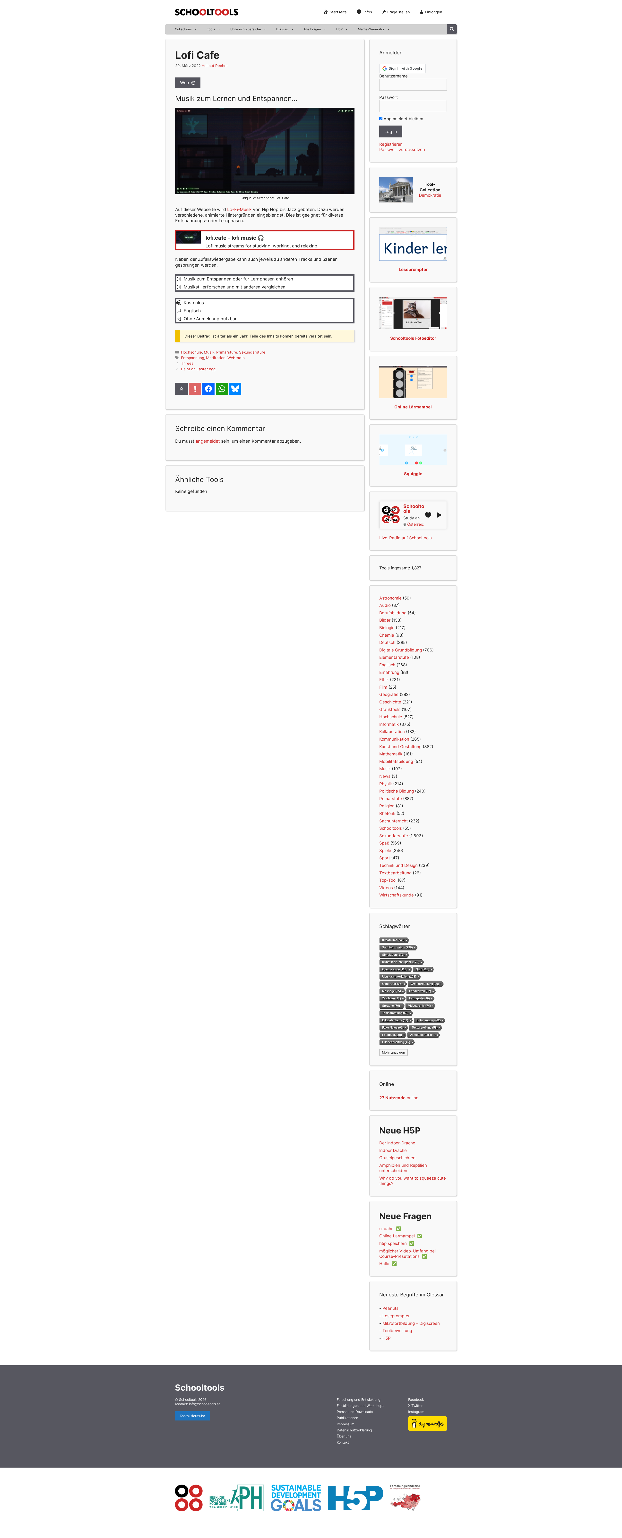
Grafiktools (389, 709)
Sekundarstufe (252, 352)
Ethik (384, 679)
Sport (384, 857)
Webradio (236, 357)
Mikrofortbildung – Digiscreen (411, 1323)
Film (383, 687)
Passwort (388, 97)
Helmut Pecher (215, 65)
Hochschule (191, 352)
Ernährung (389, 672)
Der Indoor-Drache (397, 1143)
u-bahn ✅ (390, 1228)
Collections (183, 29)
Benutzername (393, 76)
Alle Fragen (312, 29)
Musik (209, 352)
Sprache (391, 1005)
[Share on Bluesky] (235, 389)
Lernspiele (419, 998)
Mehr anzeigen (393, 1052)
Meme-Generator (371, 29)
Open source (394, 969)
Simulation (393, 954)
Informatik (389, 724)
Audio (385, 605)
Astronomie (390, 598)
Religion (387, 805)
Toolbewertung (397, 1330)
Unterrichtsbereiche (245, 29)
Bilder (384, 620)
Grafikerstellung (425, 983)
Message (391, 991)
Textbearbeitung (395, 872)
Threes (187, 363)
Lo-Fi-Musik (239, 209)
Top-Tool (388, 880)
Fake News (393, 1027)
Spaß (384, 843)
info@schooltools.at (204, 1404)
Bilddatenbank (395, 1020)
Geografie (388, 694)
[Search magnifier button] (452, 29)
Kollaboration (392, 731)
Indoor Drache (393, 1150)
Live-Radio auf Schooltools (405, 537)
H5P (339, 29)
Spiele (385, 850)
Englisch (387, 664)
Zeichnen (391, 998)
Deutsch (387, 642)
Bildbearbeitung (396, 1042)
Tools (211, 29)
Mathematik (390, 754)
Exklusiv (282, 29)
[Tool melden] (195, 389)
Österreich (415, 524)
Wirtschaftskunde (396, 895)
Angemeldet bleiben (402, 118)
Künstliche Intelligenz (400, 962)
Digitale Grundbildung (400, 650)
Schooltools (390, 828)
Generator (392, 984)
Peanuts (390, 1308)
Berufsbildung (392, 612)
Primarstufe (226, 352)
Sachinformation (397, 947)
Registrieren (391, 144)
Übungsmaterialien (399, 976)
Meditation (215, 357)
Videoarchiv (419, 1005)
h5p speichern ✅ (396, 1243)
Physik (385, 783)
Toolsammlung (395, 1012)
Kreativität (393, 940)
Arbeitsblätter (422, 1034)
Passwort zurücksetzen (402, 149)
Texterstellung (425, 1027)
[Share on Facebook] (208, 389)
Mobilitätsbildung (396, 761)
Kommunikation (394, 739)
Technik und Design (398, 865)
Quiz (422, 969)
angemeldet (208, 441)
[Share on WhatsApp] (222, 389)
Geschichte (390, 702)
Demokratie (430, 195)
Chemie (386, 635)
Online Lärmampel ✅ (400, 1236)
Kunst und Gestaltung (400, 746)
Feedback (392, 1034)
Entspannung (192, 357)
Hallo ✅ (388, 1263)
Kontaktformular (192, 1416)
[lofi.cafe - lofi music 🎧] (264, 240)
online (398, 1097)
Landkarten (420, 991)
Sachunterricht (393, 821)
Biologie (387, 627)
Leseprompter (396, 1315)
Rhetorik (387, 813)
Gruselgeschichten (397, 1157)
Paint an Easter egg (198, 369)
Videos (386, 887)
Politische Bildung (396, 791)
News (384, 776)
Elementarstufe (394, 657)
